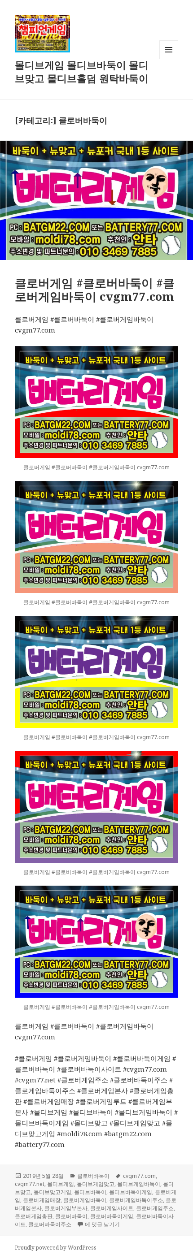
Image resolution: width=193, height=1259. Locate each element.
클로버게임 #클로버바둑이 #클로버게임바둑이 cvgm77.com (95, 289)
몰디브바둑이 (90, 1192)
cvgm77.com (139, 1176)
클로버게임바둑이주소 (136, 1200)
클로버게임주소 (155, 1208)
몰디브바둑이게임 (130, 1192)
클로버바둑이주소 (49, 1224)
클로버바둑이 (93, 1176)
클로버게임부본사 (66, 1208)
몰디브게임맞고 (95, 1184)
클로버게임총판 (34, 1216)
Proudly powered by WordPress (55, 1247)
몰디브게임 (60, 1184)
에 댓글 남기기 (102, 1224)
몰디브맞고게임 (52, 1192)
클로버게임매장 (42, 1200)
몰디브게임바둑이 (138, 1184)
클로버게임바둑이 (84, 1200)
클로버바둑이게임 (111, 1216)
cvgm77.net (29, 1184)
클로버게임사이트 (111, 1208)
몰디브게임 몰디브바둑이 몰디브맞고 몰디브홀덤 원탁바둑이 (82, 71)
